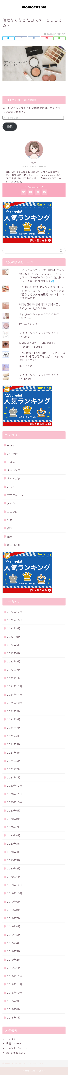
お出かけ (12, 454)
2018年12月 (14, 976)
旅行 (9, 528)
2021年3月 (14, 761)
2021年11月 (14, 694)
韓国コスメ (13, 545)
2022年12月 (14, 612)
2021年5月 (14, 744)
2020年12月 (14, 785)
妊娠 (9, 520)
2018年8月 (14, 1009)
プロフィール (15, 495)
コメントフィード (16, 1048)
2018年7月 (14, 1017)
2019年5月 (14, 935)
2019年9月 (14, 901)
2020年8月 (14, 819)
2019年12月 (14, 885)
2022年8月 (14, 628)
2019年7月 (14, 918)
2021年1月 (14, 777)
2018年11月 (14, 984)
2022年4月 (14, 653)
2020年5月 (14, 843)
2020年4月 (14, 852)
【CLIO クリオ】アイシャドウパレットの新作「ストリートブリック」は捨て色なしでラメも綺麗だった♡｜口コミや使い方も (41, 293)
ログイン (11, 1039)
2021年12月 (14, 686)
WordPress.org (15, 1052)
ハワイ (11, 487)
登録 (10, 126)
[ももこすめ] (34, 11)
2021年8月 (14, 719)
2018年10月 (14, 992)
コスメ (11, 462)
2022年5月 (14, 645)
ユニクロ (12, 512)
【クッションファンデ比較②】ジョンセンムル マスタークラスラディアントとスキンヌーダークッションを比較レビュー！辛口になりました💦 (42, 276)
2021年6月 (14, 736)
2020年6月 (14, 835)
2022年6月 (14, 637)
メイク (11, 503)
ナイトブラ (13, 478)
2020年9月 (14, 810)
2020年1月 (14, 877)
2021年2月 (14, 769)
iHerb (10, 445)
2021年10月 (14, 703)
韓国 (9, 536)
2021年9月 (14, 711)
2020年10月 (14, 802)
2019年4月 (14, 943)
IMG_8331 (26, 366)
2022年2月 (14, 670)
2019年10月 (14, 893)
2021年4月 (14, 752)
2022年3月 (14, 661)
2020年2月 (14, 868)
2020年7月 (14, 827)
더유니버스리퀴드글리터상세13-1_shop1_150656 (37, 344)
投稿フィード (14, 1043)
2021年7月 (14, 728)
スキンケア (13, 470)
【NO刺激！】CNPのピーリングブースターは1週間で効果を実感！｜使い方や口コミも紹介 (42, 356)
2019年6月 (14, 926)
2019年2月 (14, 959)
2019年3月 (14, 951)
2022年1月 (14, 678)
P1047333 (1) (28, 324)
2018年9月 (14, 1001)
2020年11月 (14, 794)
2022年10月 (14, 620)
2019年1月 (14, 968)
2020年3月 (14, 860)
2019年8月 (14, 910)
